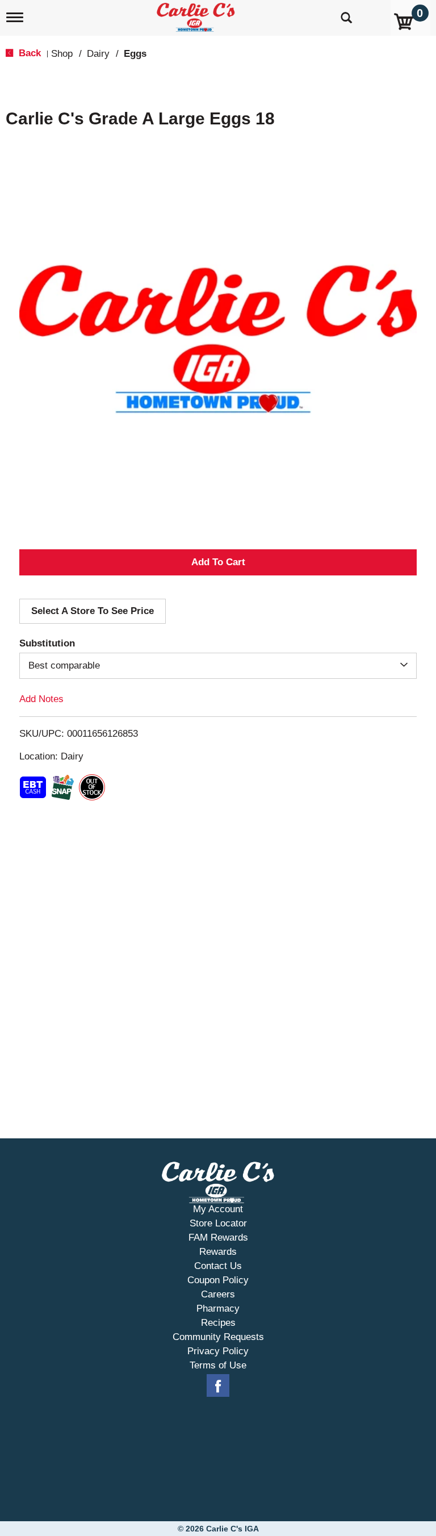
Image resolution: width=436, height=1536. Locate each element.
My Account (218, 1209)
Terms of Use (218, 1365)
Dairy (98, 53)
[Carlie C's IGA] (197, 15)
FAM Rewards (218, 1237)
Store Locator (218, 1223)
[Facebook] (218, 1386)
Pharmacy (218, 1308)
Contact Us (218, 1265)
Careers (218, 1294)
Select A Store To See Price (92, 611)
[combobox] (218, 665)
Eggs (135, 53)
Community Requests (218, 1337)
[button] (218, 562)
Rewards (218, 1251)
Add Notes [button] (41, 699)
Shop (62, 53)
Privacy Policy (218, 1351)
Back (28, 53)
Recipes (218, 1322)
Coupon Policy (218, 1280)
